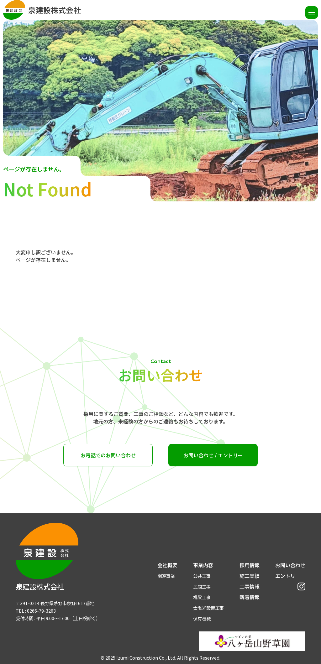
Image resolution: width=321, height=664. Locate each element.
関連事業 (166, 576)
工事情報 (249, 586)
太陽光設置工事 (208, 607)
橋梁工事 (202, 597)
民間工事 (202, 586)
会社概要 (167, 565)
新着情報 (249, 597)
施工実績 (249, 575)
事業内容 (203, 565)
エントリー (287, 575)
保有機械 (202, 618)
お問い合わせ (290, 565)
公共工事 (202, 576)
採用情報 (249, 565)
